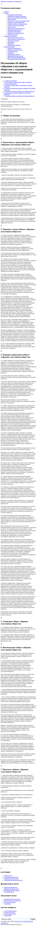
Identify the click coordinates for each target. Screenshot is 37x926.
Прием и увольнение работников (17, 17)
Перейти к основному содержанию (11, 1)
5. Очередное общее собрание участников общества (19, 91)
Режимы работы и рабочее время (17, 24)
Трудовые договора (13, 40)
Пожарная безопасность (15, 30)
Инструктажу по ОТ (10, 914)
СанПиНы (11, 53)
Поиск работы (12, 19)
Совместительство (9, 912)
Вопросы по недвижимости (16, 33)
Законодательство (9, 46)
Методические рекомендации (16, 57)
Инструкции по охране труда (16, 39)
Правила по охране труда (15, 50)
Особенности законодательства (17, 16)
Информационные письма (15, 56)
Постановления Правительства (17, 59)
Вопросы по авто (13, 34)
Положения (11, 42)
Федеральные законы (14, 54)
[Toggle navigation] (1, 3)
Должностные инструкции (15, 37)
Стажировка (7, 915)
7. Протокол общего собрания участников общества (19, 96)
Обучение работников (14, 31)
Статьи (6, 13)
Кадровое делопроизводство (16, 22)
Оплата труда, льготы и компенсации (19, 21)
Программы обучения (14, 45)
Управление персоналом (15, 14)
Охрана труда (11, 27)
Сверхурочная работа (10, 911)
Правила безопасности (14, 48)
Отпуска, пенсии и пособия (16, 25)
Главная (6, 11)
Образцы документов (10, 36)
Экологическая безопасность (16, 28)
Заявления (11, 43)
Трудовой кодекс (12, 51)
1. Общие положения (10, 80)
